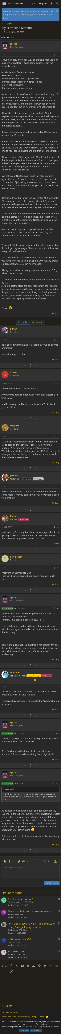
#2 (58, 339)
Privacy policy (24, 1016)
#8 (58, 608)
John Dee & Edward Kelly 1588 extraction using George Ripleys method (32, 925)
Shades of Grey (11, 1012)
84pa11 (11, 914)
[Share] (54, 55)
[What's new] (51, 3)
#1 (58, 54)
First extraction (16, 951)
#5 (58, 486)
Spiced (7, 32)
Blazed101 (12, 954)
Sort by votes (37, 322)
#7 (58, 567)
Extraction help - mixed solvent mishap (30, 911)
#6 (58, 527)
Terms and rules (9, 1016)
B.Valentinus (13, 930)
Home (41, 1016)
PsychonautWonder (16, 902)
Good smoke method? (20, 899)
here (27, 14)
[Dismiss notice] (56, 11)
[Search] (57, 3)
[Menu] (4, 3)
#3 (58, 383)
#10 (58, 733)
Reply (56, 313)
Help (34, 1016)
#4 (58, 436)
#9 (58, 686)
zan (9, 942)
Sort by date (23, 322)
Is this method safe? (19, 939)
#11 (58, 783)
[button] (5, 861)
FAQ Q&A (29, 902)
